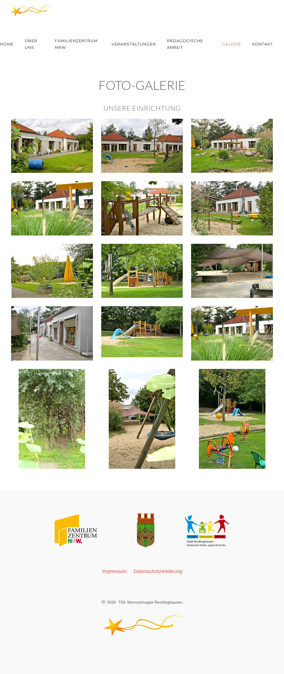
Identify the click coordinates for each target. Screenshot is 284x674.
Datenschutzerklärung (158, 571)
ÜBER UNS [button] (31, 44)
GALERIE (231, 44)
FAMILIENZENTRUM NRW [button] (76, 44)
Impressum (114, 571)
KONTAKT (262, 44)
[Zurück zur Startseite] (27, 11)
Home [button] (7, 44)
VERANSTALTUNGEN (133, 44)
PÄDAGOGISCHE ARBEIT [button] (185, 44)
